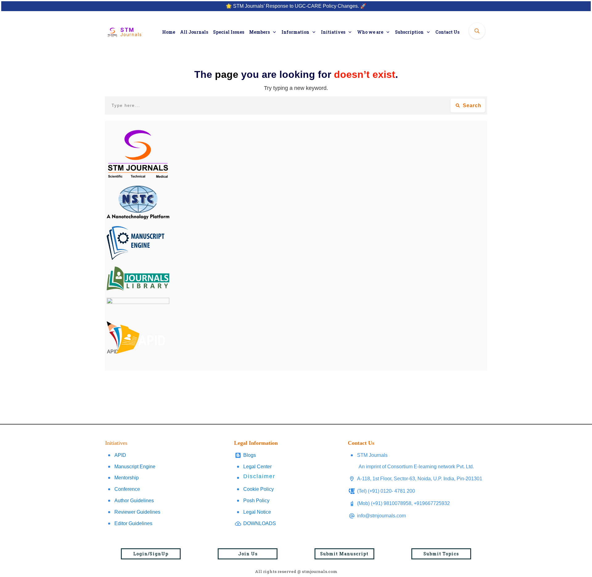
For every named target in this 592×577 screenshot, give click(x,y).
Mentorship (126, 477)
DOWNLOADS (259, 523)
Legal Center (257, 466)
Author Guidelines (134, 500)
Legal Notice (257, 512)
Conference (127, 489)
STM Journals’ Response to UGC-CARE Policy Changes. (296, 6)
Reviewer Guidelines (137, 512)
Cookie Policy (258, 489)
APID (120, 455)
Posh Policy (256, 500)
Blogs (249, 455)
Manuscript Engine (134, 466)
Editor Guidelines (133, 523)
